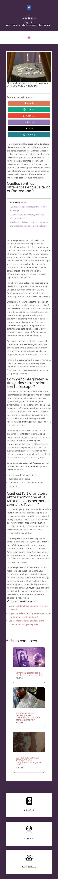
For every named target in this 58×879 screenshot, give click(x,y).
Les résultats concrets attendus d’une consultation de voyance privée (29, 761)
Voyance (19, 677)
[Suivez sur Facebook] (29, 7)
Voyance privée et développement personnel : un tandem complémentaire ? (28, 716)
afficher (23, 202)
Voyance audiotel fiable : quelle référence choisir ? (29, 674)
